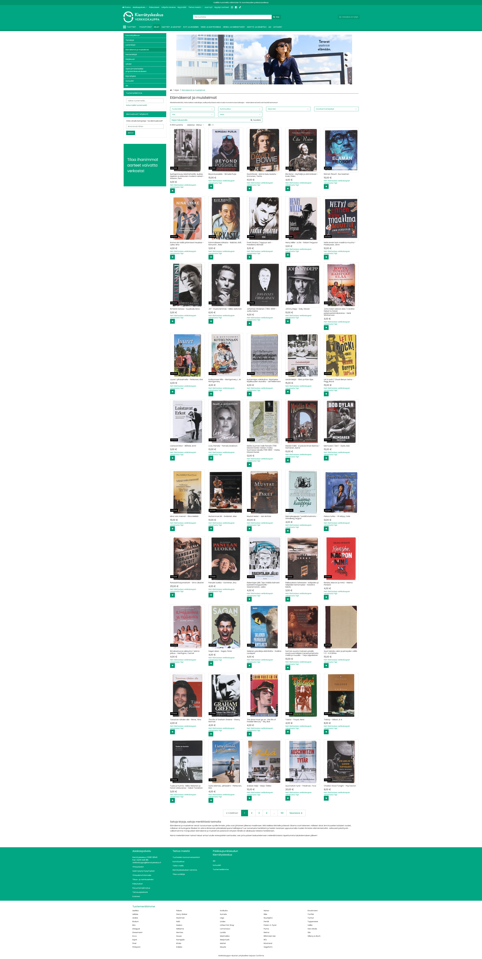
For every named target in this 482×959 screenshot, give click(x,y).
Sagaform (268, 947)
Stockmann (313, 910)
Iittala (178, 943)
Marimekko (225, 936)
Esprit (134, 939)
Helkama (180, 929)
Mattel (223, 943)
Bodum (135, 921)
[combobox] (237, 17)
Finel (134, 943)
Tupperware (313, 921)
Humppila (180, 939)
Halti (178, 921)
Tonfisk (311, 914)
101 (282, 813)
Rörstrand (268, 943)
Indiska (179, 947)
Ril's (265, 939)
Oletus (199, 125)
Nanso (266, 910)
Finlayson (136, 947)
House (179, 936)
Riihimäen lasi (270, 936)
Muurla (223, 947)
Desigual (136, 929)
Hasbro (179, 925)
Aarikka (135, 910)
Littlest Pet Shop (227, 925)
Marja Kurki (224, 939)
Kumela (223, 914)
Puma (266, 929)
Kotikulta (224, 910)
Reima (266, 932)
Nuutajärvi (268, 918)
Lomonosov (225, 929)
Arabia (135, 918)
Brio (134, 925)
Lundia (223, 932)
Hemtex (179, 932)
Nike (265, 914)
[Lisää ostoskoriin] (172, 190)
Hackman (180, 918)
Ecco (134, 936)
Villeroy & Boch (314, 936)
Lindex (222, 921)
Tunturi (311, 918)
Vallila (310, 925)
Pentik (266, 921)
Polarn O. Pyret (270, 925)
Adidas (135, 914)
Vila (309, 932)
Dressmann (137, 932)
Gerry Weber (181, 914)
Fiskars (179, 910)
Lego (222, 918)
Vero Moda (312, 929)
